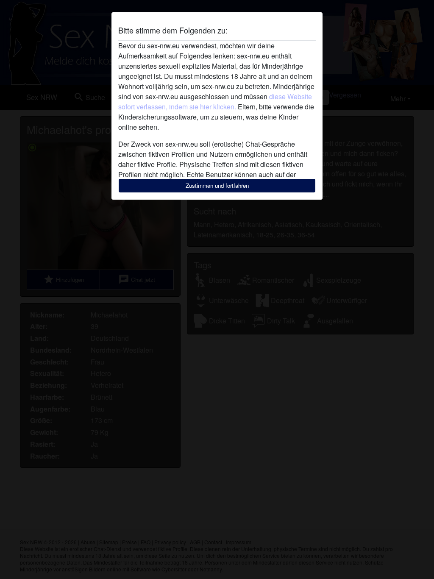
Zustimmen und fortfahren (217, 185)
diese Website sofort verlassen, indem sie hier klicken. (215, 101)
